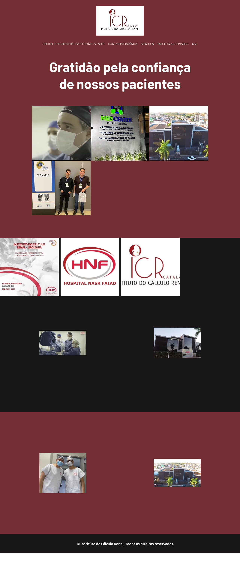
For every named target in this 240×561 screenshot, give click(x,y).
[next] (201, 162)
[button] (61, 133)
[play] (200, 212)
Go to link (40, 110)
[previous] (39, 162)
